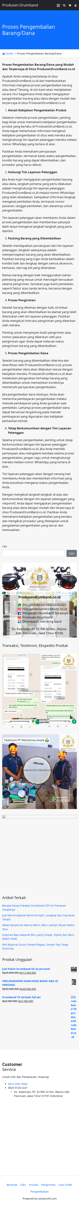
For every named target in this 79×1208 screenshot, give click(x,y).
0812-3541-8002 (18, 1084)
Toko (23, 1184)
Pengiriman (48, 1184)
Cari (4, 546)
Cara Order (65, 1184)
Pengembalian (39, 1191)
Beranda (12, 1184)
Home (9, 53)
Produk (33, 1184)
